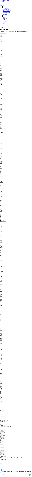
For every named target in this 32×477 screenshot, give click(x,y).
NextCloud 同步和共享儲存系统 (6, 12)
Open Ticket (4, 22)
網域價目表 (4, 19)
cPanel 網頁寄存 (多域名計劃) (6, 9)
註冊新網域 (4, 17)
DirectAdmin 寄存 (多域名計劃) (6, 11)
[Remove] (4, 432)
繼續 (0, 424)
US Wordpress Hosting (5, 14)
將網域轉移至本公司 (5, 18)
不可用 (1, 431)
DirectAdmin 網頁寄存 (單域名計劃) (7, 10)
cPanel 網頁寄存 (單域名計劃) (6, 8)
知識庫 (3, 23)
